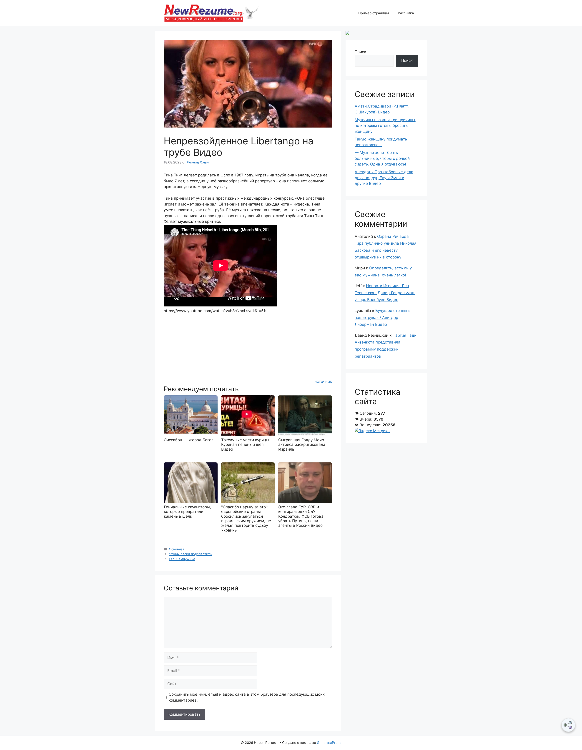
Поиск (360, 52)
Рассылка (406, 13)
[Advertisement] (248, 346)
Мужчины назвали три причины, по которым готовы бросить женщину (385, 126)
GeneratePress (329, 742)
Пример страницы (373, 13)
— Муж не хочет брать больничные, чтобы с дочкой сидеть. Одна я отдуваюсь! (382, 158)
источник (323, 381)
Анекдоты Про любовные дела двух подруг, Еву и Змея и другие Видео (384, 178)
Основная (176, 549)
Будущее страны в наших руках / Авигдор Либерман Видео (383, 317)
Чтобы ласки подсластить (190, 554)
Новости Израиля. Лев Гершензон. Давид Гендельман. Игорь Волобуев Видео (385, 292)
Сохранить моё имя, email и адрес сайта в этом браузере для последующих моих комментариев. (247, 697)
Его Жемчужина (182, 559)
